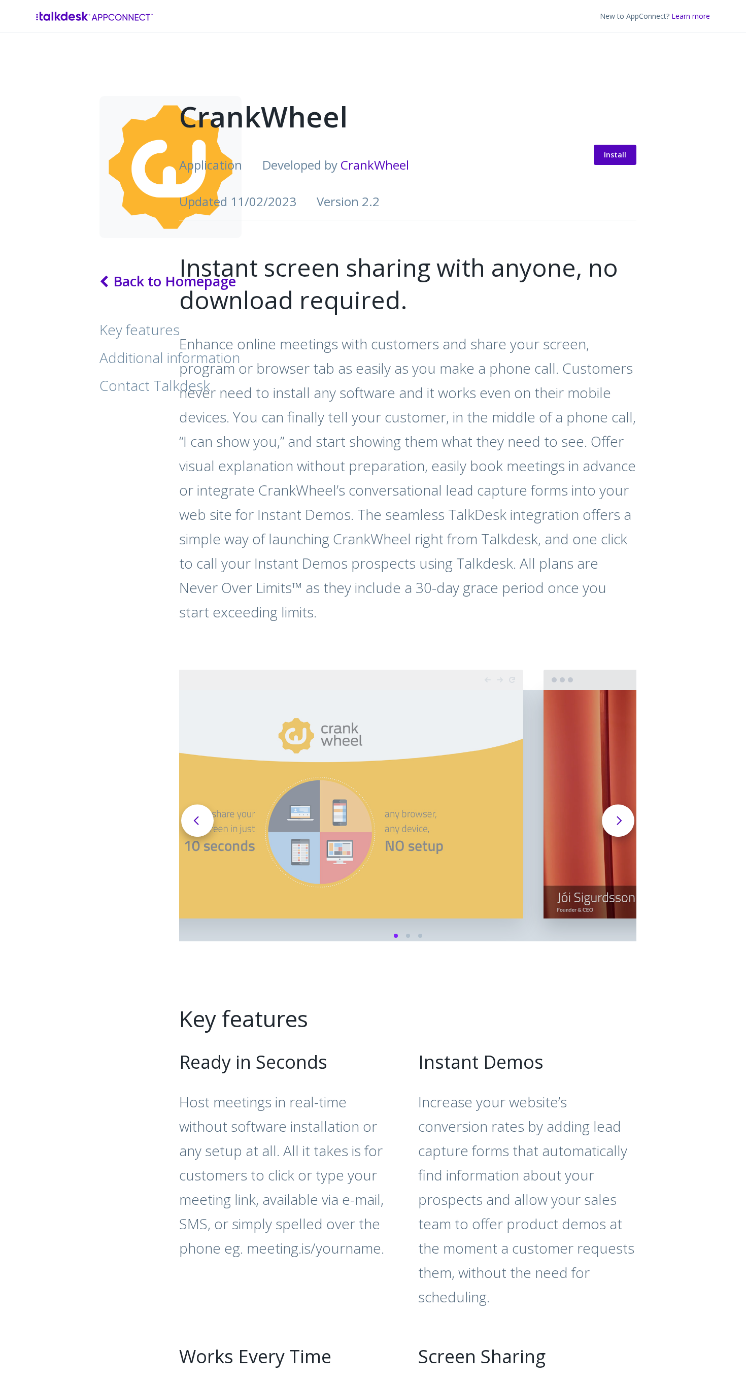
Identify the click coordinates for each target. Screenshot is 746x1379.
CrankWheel (375, 164)
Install (594, 152)
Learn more (690, 16)
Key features (139, 329)
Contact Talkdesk (154, 385)
